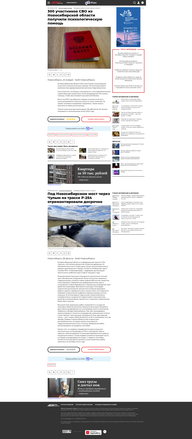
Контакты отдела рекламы (84, 404)
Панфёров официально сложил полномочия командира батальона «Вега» (66, 156)
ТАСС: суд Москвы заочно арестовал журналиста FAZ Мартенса (131, 164)
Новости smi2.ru (54, 185)
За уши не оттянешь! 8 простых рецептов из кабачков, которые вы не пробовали (132, 133)
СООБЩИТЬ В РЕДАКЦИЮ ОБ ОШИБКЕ (106, 404)
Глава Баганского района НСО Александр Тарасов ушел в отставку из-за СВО (97, 156)
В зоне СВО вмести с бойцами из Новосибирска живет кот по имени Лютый (98, 150)
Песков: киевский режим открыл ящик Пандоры (130, 151)
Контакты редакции (67, 404)
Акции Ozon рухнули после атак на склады (131, 171)
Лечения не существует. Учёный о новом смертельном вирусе (131, 119)
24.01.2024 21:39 (52, 8)
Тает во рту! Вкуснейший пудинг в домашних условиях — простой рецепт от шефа (131, 114)
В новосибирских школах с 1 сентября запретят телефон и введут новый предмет (128, 54)
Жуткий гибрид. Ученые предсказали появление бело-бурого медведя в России (132, 197)
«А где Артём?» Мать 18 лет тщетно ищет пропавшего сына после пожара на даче (132, 107)
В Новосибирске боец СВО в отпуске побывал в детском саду (66, 149)
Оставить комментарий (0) (96, 119)
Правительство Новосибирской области (60, 248)
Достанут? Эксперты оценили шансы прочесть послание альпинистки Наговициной (132, 230)
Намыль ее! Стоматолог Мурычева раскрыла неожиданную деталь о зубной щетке (131, 210)
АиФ (60, 70)
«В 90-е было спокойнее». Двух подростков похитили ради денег (131, 100)
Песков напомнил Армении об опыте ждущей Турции (132, 144)
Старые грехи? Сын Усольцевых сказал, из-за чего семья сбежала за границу (132, 127)
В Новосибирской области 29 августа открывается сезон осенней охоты (128, 86)
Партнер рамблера (78, 431)
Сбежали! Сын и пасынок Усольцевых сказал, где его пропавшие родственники (132, 223)
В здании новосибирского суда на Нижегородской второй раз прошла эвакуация (128, 78)
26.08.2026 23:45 (53, 190)
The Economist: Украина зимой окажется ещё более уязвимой (130, 158)
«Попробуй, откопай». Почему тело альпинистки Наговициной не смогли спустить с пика (132, 217)
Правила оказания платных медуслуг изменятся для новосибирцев (128, 71)
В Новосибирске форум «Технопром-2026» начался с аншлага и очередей (128, 62)
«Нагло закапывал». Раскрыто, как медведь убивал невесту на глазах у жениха (132, 203)
